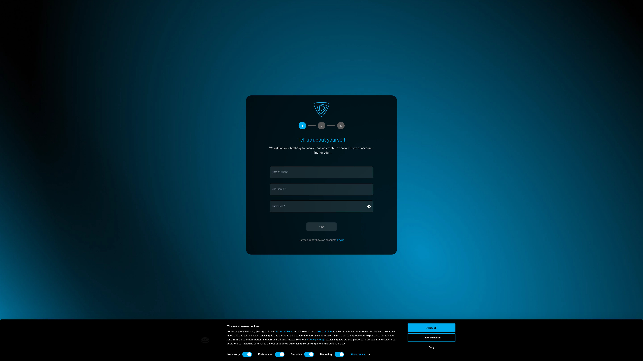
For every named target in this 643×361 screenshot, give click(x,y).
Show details (358, 354)
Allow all (431, 327)
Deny (431, 347)
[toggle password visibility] (369, 206)
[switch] (279, 354)
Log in (340, 239)
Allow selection (432, 337)
